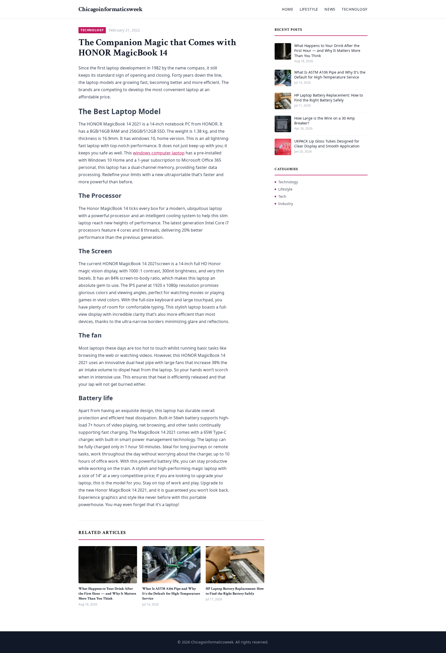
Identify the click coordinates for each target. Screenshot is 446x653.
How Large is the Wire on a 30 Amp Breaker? (324, 120)
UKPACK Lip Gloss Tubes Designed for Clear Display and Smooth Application (327, 143)
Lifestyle (309, 9)
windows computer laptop (159, 153)
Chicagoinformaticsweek (110, 9)
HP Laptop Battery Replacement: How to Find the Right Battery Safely (235, 591)
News (330, 9)
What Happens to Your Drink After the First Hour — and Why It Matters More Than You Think (107, 593)
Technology (355, 9)
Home (287, 9)
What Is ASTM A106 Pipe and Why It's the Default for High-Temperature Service (171, 593)
